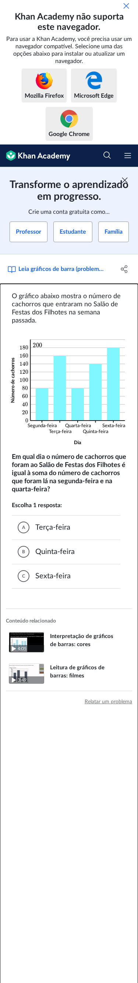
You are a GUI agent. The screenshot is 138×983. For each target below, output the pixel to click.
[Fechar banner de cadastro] (124, 180)
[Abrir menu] (127, 155)
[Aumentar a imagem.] (69, 389)
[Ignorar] (126, 6)
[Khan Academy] (35, 156)
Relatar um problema (108, 701)
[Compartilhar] (124, 269)
